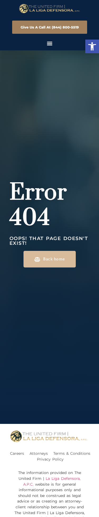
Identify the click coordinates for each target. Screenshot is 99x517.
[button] (92, 46)
